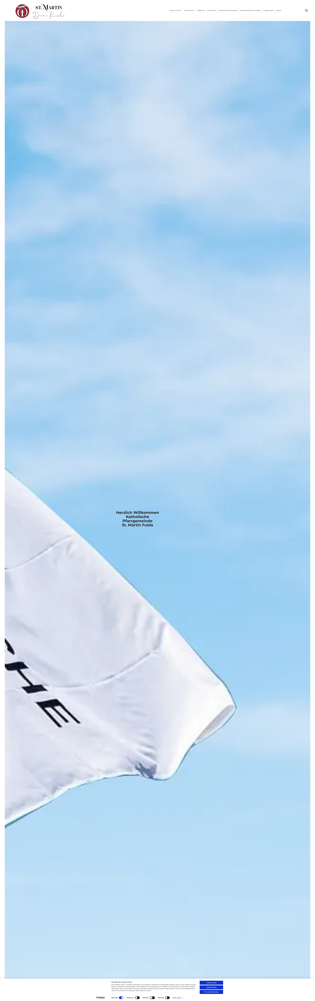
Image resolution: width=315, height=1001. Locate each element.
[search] (306, 10)
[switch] (137, 997)
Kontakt (278, 10)
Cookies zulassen (211, 982)
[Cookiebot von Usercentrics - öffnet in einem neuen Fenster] (100, 998)
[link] (176, 10)
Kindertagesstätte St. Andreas (250, 10)
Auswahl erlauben (211, 987)
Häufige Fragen (268, 10)
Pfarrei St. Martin (175, 10)
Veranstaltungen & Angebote (228, 10)
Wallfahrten (201, 10)
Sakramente (211, 10)
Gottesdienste (189, 10)
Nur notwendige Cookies (211, 992)
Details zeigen (177, 997)
